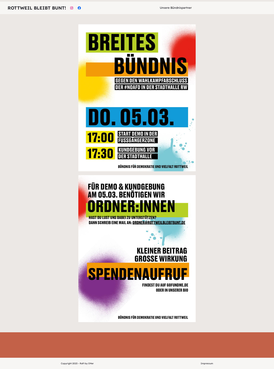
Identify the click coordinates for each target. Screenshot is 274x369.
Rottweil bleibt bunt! (37, 8)
